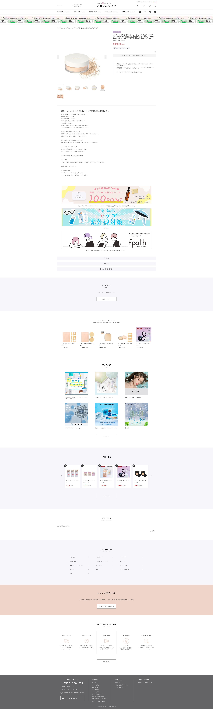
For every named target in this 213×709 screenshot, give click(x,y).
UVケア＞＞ (106, 228)
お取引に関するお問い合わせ (100, 699)
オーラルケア (99, 565)
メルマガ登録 (95, 689)
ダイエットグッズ (124, 569)
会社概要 (117, 683)
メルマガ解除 (95, 692)
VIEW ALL (106, 437)
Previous (58, 57)
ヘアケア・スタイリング (102, 561)
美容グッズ (72, 569)
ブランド (73, 28)
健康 (71, 573)
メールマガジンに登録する (106, 606)
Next (105, 57)
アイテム (73, 27)
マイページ (95, 683)
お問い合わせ (73, 698)
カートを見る (95, 685)
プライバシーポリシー (121, 687)
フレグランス (73, 561)
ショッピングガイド (97, 694)
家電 (97, 569)
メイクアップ (99, 557)
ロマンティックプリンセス (145, 683)
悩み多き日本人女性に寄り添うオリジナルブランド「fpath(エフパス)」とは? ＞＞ (106, 251)
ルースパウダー (95, 27)
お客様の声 (95, 687)
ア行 (77, 28)
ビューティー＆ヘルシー (64, 27)
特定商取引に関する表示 (121, 685)
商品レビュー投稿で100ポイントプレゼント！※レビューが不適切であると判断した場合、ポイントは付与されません (106, 206)
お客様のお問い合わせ (98, 696)
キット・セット (124, 565)
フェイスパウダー (87, 27)
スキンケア (72, 557)
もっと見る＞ (153, 531)
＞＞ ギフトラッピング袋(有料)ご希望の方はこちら (129, 72)
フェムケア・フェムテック (76, 565)
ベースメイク (79, 27)
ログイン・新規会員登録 (98, 701)
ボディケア (123, 561)
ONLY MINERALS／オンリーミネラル (89, 28)
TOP (57, 27)
